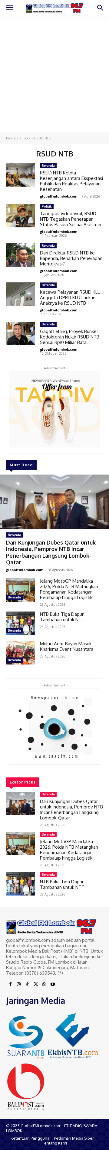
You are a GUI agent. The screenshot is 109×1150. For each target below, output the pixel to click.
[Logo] (54, 8)
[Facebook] (10, 984)
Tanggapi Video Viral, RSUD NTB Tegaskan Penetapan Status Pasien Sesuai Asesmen (71, 219)
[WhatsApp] (44, 984)
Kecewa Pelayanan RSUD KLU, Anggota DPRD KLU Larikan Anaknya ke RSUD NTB (70, 297)
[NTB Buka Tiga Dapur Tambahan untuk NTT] (20, 623)
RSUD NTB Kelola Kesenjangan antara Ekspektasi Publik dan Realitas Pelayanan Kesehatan (71, 181)
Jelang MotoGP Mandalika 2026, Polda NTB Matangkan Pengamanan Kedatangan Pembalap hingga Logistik (69, 589)
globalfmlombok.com (24, 569)
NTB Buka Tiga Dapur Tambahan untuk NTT (62, 616)
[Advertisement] (54, 74)
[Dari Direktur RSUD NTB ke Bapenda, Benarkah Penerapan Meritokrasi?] (20, 255)
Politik (47, 206)
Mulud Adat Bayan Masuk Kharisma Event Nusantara (66, 646)
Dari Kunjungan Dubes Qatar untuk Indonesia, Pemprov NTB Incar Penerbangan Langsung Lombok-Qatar (51, 552)
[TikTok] (27, 984)
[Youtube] (52, 984)
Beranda (12, 138)
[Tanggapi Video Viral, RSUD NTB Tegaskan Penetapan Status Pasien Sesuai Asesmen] (20, 215)
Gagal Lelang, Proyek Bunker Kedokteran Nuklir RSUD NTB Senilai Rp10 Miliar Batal (69, 336)
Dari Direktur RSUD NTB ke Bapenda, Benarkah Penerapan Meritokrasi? (71, 258)
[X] (35, 984)
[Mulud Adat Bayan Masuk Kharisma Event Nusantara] (20, 652)
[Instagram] (19, 984)
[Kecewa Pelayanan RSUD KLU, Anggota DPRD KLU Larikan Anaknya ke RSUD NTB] (20, 294)
